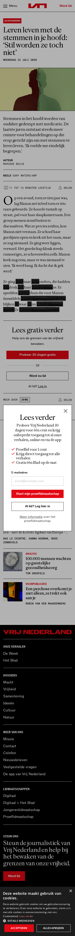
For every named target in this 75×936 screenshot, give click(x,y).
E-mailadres (19, 472)
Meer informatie (31, 517)
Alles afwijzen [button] (53, 928)
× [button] (70, 891)
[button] (37, 920)
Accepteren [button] (19, 928)
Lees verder (26, 916)
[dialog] (37, 911)
